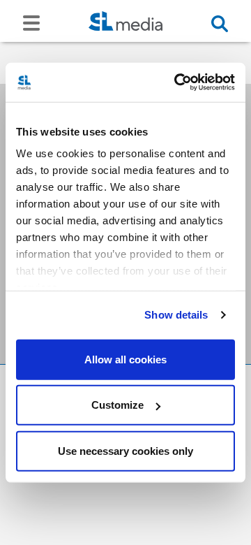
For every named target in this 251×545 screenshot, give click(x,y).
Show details (176, 315)
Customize (117, 405)
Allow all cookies (125, 359)
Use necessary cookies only (125, 450)
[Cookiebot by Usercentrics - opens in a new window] (177, 82)
